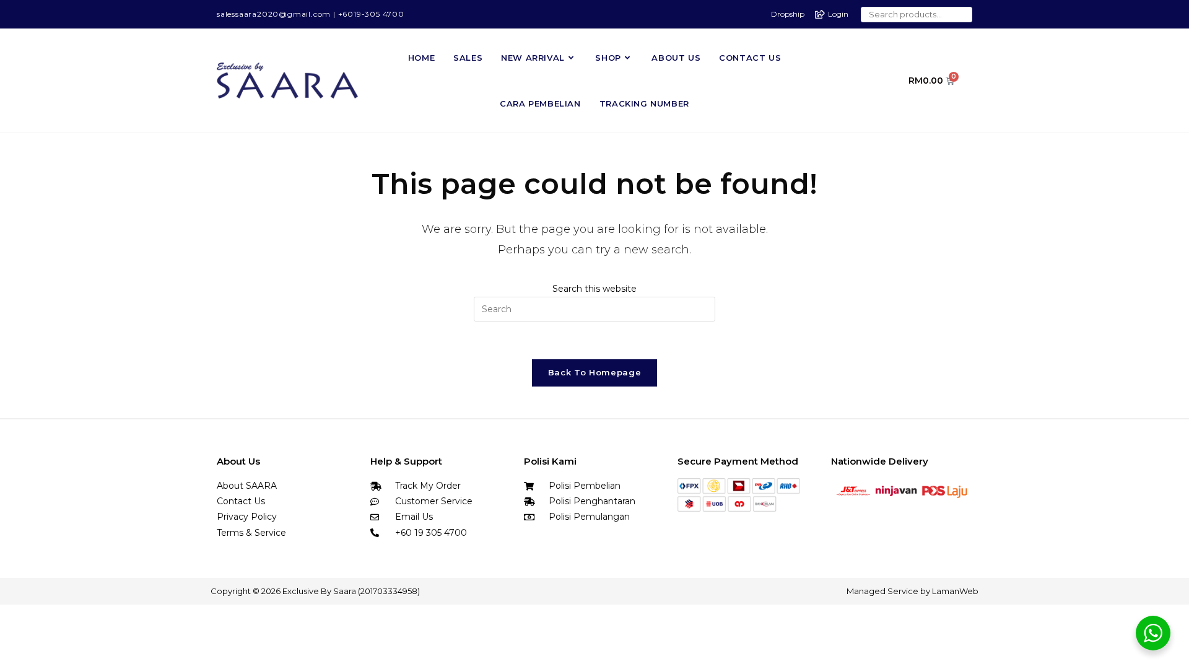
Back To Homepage (594, 372)
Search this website (594, 288)
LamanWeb (955, 591)
